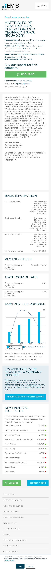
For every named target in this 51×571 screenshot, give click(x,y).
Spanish (26, 84)
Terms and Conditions (14, 540)
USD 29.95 (27, 74)
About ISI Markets (12, 500)
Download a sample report (16, 87)
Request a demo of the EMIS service (25, 397)
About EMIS (9, 495)
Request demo (10, 512)
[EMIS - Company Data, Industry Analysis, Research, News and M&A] (10, 7)
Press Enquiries (11, 529)
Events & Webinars (13, 517)
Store (6, 534)
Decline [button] (30, 566)
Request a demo (38, 483)
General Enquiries (13, 506)
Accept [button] (20, 566)
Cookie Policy (10, 551)
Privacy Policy (11, 546)
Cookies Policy (9, 560)
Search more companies (17, 17)
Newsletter (9, 523)
